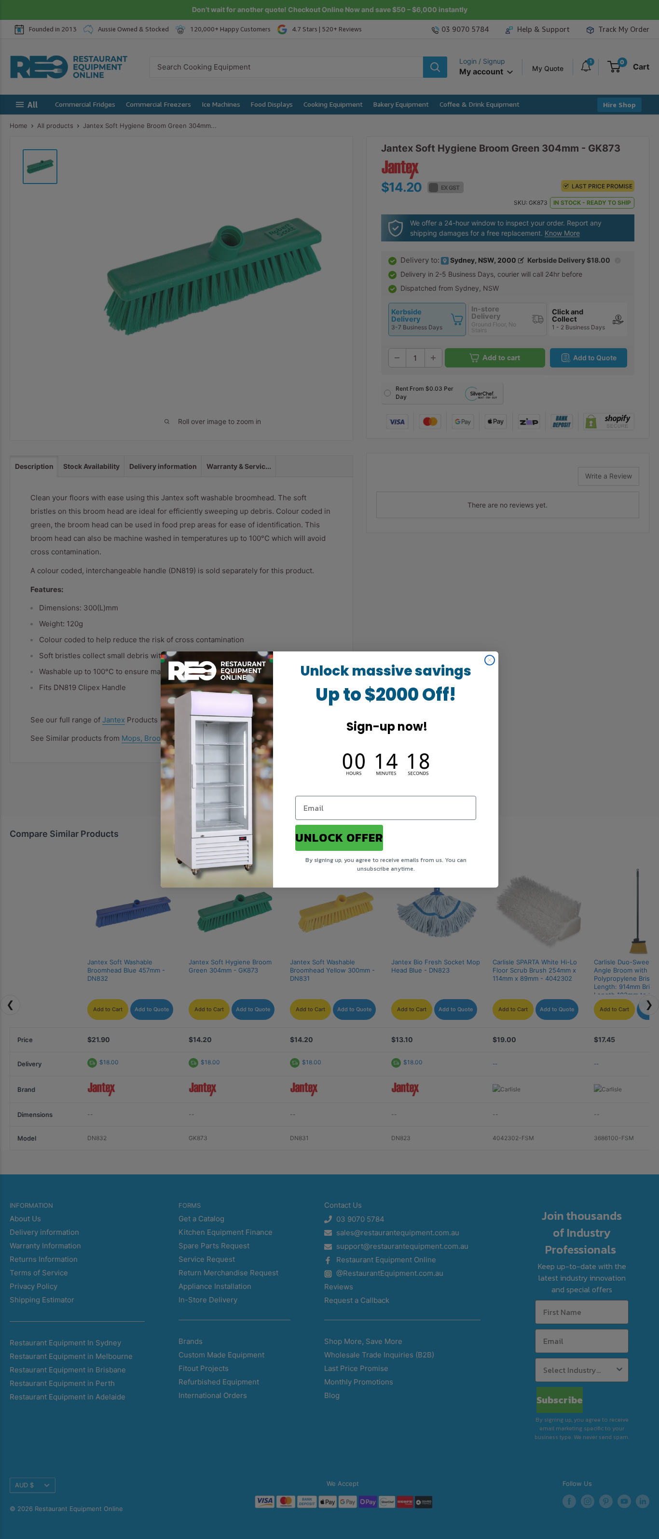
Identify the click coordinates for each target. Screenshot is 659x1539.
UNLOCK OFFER (339, 837)
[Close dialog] (489, 660)
